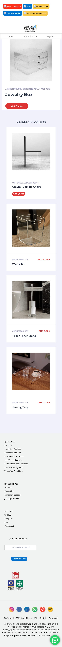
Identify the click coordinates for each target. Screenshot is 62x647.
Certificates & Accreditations (16, 463)
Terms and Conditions (13, 471)
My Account (9, 526)
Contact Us (8, 491)
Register (50, 36)
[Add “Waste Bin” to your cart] (34, 228)
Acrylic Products (13, 89)
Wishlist (7, 515)
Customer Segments (12, 453)
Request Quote (42, 6)
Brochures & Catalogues (36, 13)
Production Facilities (12, 449)
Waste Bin (18, 264)
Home (11, 36)
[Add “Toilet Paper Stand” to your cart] (34, 300)
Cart (6, 522)
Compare (8, 518)
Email (28, 6)
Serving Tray (20, 407)
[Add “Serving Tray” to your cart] (34, 371)
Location (8, 487)
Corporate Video (14, 13)
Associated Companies (13, 456)
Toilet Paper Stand (24, 336)
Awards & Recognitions (13, 467)
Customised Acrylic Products (36, 89)
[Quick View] (28, 151)
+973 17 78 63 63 (14, 6)
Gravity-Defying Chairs (26, 186)
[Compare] (40, 151)
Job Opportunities (11, 498)
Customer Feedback (12, 495)
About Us (8, 445)
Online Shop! (28, 36)
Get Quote (17, 106)
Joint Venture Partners (13, 460)
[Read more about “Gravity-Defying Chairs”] (34, 151)
